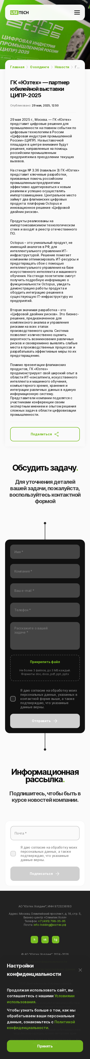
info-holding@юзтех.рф (50, 924)
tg (55, 939)
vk (45, 939)
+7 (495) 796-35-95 (52, 921)
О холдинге (39, 67)
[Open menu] (77, 12)
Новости (62, 67)
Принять (45, 1046)
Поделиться (41, 434)
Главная (17, 67)
